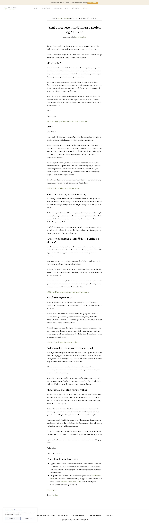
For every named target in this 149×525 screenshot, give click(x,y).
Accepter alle (28, 518)
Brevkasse (55, 495)
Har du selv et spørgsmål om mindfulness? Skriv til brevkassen (67, 121)
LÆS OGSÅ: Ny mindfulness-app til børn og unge (63, 188)
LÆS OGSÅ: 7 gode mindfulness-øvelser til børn (62, 342)
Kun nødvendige (12, 518)
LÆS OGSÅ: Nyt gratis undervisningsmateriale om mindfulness (68, 292)
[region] (20, 514)
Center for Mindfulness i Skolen (70, 482)
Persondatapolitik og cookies (15, 514)
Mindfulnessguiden (10, 8)
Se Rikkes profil (52, 490)
